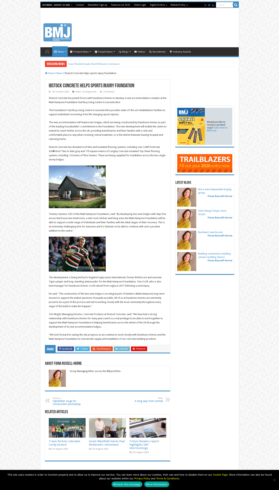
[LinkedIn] (213, 5)
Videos (141, 51)
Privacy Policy (142, 478)
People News (105, 51)
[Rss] (205, 5)
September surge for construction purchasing (66, 401)
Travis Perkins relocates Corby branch (64, 443)
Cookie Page (220, 474)
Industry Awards (182, 51)
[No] (274, 480)
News (61, 51)
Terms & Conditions (167, 478)
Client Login (140, 5)
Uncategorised (89, 92)
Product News (81, 51)
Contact (80, 5)
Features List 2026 (120, 5)
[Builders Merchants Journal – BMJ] (57, 31)
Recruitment (159, 51)
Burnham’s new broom (210, 232)
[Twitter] (209, 5)
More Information (156, 484)
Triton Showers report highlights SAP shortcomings (144, 445)
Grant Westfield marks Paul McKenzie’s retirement (94, 63)
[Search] (236, 5)
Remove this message (126, 484)
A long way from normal (149, 400)
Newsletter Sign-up (97, 5)
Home (47, 51)
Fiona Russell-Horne (220, 196)
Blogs (125, 51)
